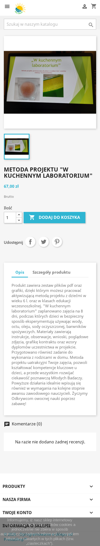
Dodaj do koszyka (54, 217)
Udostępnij (30, 242)
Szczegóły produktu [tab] (52, 272)
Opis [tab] (19, 272)
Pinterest (57, 242)
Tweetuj (43, 242)
